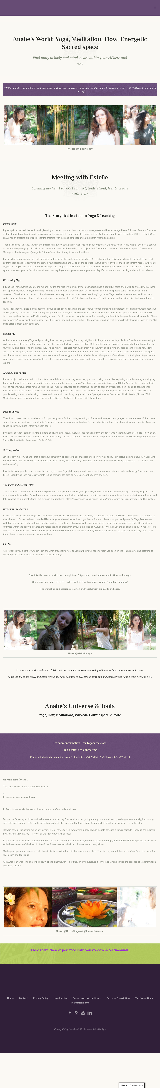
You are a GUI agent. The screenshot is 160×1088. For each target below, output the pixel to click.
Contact (23, 998)
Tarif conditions (144, 998)
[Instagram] (76, 1013)
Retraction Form (80, 1002)
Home (10, 998)
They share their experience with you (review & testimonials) (80, 950)
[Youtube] (83, 1013)
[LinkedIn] (90, 1013)
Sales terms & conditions (87, 998)
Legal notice (61, 998)
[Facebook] (70, 1013)
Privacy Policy (40, 998)
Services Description (118, 998)
